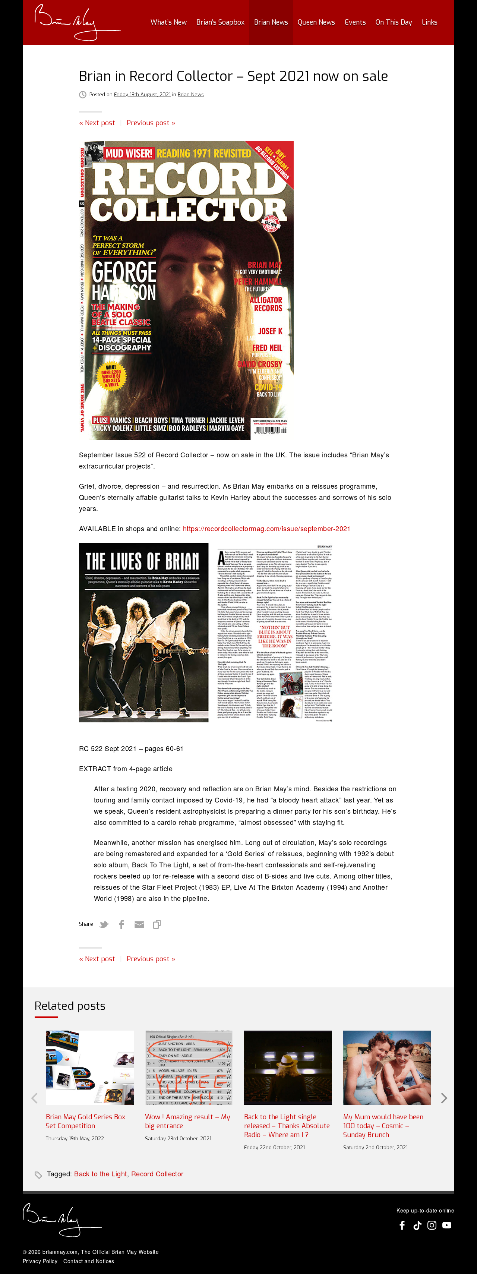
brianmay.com (60, 1251)
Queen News (316, 22)
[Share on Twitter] (103, 924)
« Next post (97, 123)
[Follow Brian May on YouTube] (446, 1225)
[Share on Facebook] (121, 924)
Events (355, 22)
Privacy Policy (40, 1261)
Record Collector (157, 1173)
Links (429, 22)
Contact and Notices (88, 1261)
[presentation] (33, 1097)
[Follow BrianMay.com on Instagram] (431, 1225)
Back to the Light (100, 1173)
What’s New (169, 22)
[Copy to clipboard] (157, 924)
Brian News (271, 22)
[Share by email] (139, 924)
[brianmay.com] (78, 22)
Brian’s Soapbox (220, 22)
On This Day (394, 22)
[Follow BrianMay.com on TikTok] (417, 1225)
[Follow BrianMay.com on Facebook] (402, 1225)
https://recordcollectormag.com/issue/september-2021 (267, 528)
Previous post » (151, 123)
